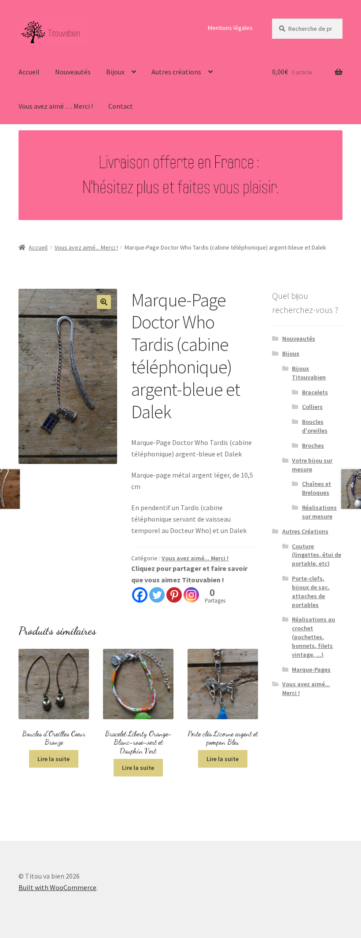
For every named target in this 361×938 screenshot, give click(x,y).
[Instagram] (191, 595)
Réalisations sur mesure (319, 512)
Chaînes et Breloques (316, 488)
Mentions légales (230, 28)
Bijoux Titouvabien (309, 372)
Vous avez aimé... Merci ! (86, 247)
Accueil (29, 71)
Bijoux (115, 71)
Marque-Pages (311, 669)
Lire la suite (53, 759)
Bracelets (315, 392)
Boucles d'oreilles (315, 426)
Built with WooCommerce (57, 887)
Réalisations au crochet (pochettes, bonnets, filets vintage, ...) (313, 636)
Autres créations (176, 71)
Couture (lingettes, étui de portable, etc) (316, 555)
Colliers (312, 407)
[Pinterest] (174, 595)
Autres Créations (305, 531)
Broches (313, 445)
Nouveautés (73, 71)
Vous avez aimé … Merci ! (55, 106)
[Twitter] (157, 595)
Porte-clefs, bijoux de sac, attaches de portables (311, 591)
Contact (120, 106)
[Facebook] (139, 595)
